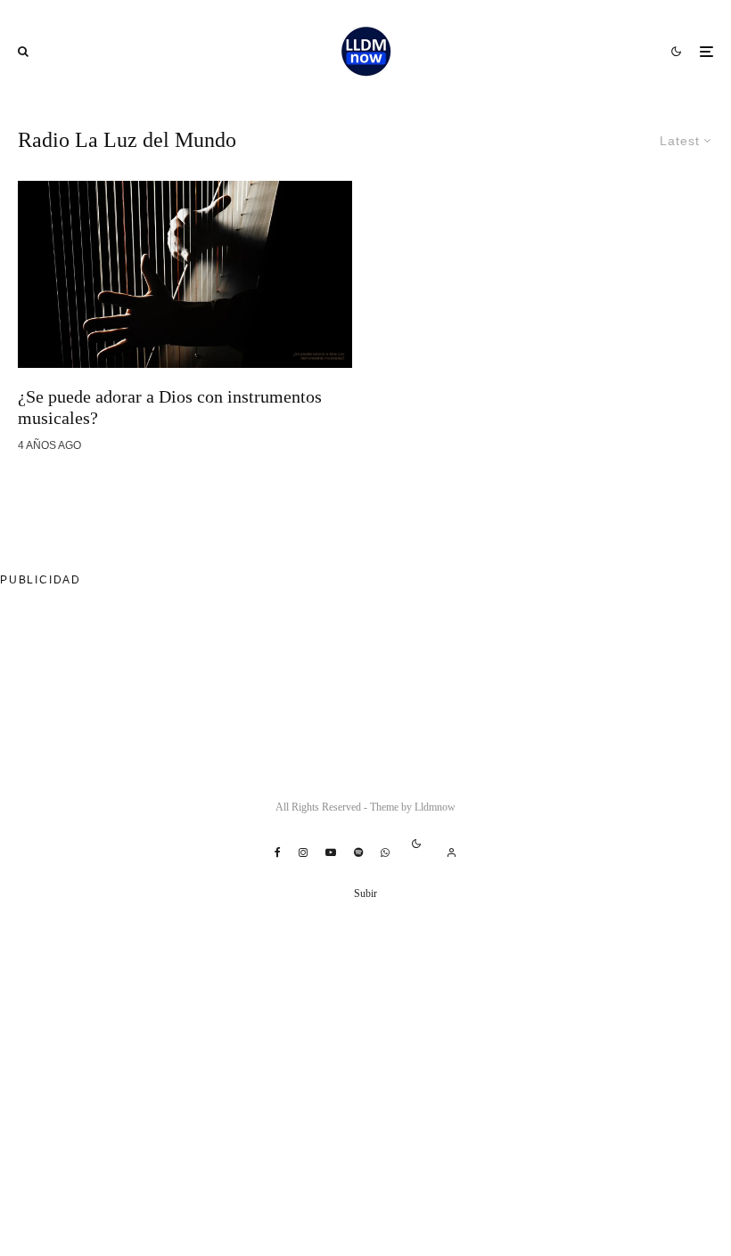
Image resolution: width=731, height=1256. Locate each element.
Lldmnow (435, 807)
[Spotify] (358, 852)
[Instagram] (303, 852)
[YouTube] (330, 852)
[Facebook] (278, 852)
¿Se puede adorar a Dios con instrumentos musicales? (170, 407)
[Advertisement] (324, 654)
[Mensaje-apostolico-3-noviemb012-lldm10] (185, 274)
